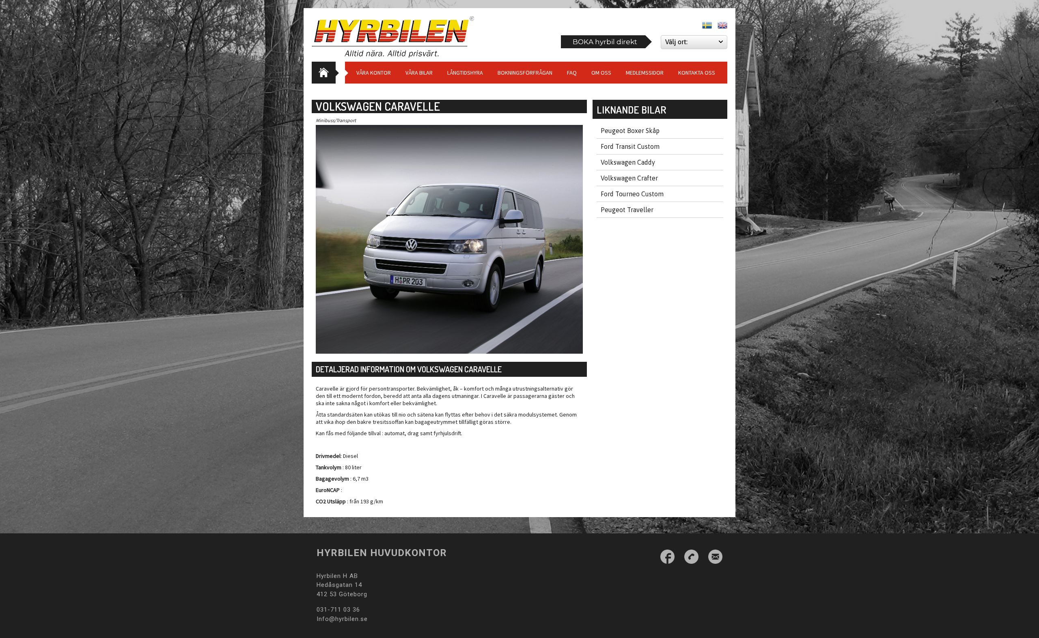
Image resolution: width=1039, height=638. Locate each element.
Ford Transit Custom (630, 146)
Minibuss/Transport (336, 120)
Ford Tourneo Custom (632, 194)
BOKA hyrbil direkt (605, 42)
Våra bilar (419, 72)
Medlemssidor (645, 72)
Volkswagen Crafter (629, 178)
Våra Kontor (373, 72)
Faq (572, 72)
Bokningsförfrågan (525, 72)
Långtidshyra (465, 72)
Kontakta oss (696, 72)
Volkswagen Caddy (628, 162)
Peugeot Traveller (627, 209)
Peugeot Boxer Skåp (630, 130)
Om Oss (601, 72)
